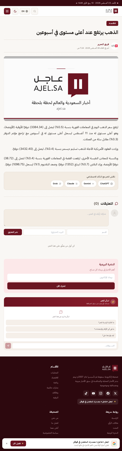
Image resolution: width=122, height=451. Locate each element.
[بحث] (34, 11)
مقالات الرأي (113, 423)
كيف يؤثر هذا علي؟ (108, 335)
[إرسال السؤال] (8, 346)
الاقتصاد (112, 23)
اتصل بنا (54, 423)
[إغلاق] (7, 443)
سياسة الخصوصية (50, 433)
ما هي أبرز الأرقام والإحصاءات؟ (104, 329)
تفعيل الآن (18, 443)
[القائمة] (7, 11)
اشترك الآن (61, 286)
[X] (115, 393)
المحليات (54, 372)
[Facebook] (108, 393)
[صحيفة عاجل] (111, 11)
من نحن (54, 418)
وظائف (55, 392)
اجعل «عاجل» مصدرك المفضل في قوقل (98, 401)
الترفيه (55, 397)
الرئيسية (115, 418)
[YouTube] (93, 393)
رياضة (56, 382)
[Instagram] (101, 393)
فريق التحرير (103, 44)
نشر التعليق (13, 232)
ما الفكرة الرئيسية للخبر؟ (106, 322)
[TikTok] (86, 393)
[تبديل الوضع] (15, 11)
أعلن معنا (54, 428)
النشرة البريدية (112, 433)
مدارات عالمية (52, 387)
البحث (115, 428)
